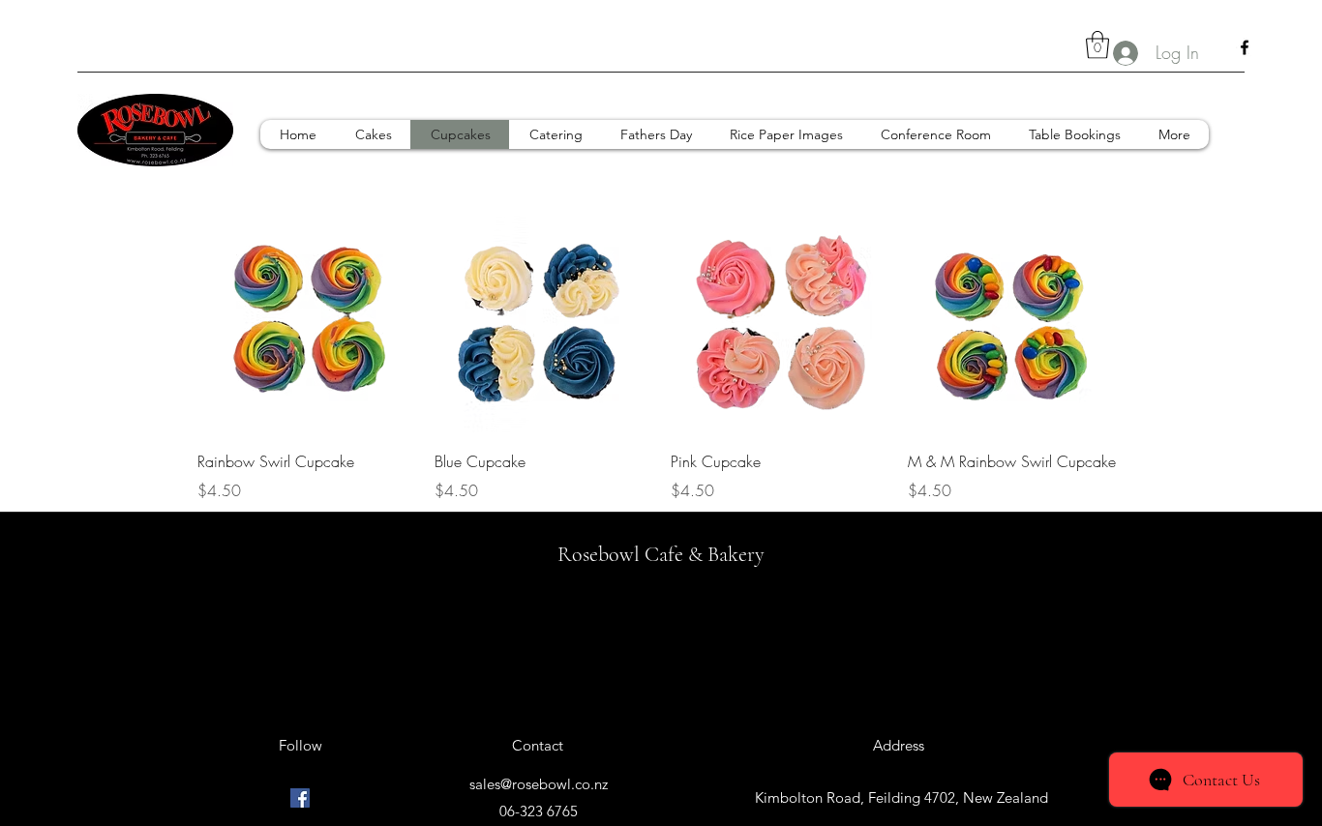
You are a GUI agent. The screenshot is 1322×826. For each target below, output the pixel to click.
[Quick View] (306, 324)
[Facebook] (1244, 47)
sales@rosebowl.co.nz (538, 784)
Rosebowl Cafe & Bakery (661, 554)
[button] (1097, 45)
